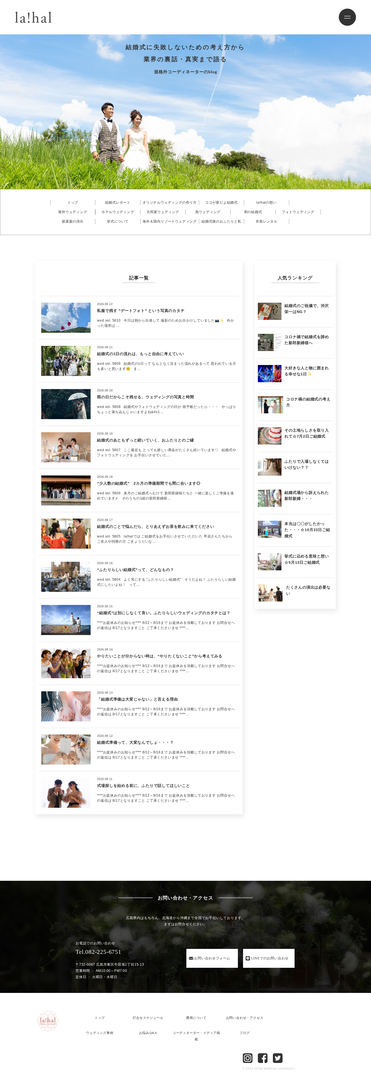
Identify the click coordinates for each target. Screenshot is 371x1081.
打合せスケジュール (148, 1018)
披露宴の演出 (73, 221)
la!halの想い (266, 202)
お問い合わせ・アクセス (244, 1018)
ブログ (245, 1033)
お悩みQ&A (148, 1033)
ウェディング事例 (99, 1033)
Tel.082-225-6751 (98, 951)
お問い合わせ (212, 958)
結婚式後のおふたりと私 (221, 221)
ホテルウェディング (118, 212)
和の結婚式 (253, 212)
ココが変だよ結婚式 (221, 202)
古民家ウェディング (163, 212)
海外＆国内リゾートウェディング (170, 221)
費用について (196, 1018)
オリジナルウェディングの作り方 (170, 202)
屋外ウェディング (72, 212)
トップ (72, 202)
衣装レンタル (266, 221)
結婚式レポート (118, 202)
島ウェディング (208, 212)
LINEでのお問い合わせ (270, 958)
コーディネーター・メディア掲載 (196, 1036)
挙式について (118, 221)
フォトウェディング (298, 212)
